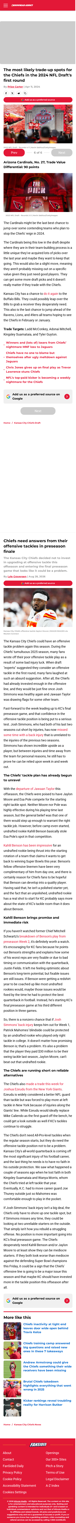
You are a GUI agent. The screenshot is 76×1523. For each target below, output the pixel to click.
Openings (52, 1453)
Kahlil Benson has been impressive (28, 845)
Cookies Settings (15, 1492)
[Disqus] (39, 474)
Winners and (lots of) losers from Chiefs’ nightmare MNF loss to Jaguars (36, 345)
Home (7, 422)
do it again (51, 294)
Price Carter (15, 86)
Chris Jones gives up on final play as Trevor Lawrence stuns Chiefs (38, 369)
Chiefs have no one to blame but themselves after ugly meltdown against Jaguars (36, 357)
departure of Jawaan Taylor (35, 789)
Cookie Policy (12, 1479)
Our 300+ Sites (56, 1459)
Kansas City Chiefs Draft (27, 422)
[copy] (25, 93)
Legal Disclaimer (57, 1479)
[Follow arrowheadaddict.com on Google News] (67, 396)
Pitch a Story (54, 1466)
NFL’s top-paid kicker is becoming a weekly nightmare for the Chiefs (38, 380)
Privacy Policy (12, 1472)
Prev (14, 152)
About (7, 1453)
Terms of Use (55, 1472)
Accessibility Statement (19, 1485)
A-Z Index (52, 1485)
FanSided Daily (13, 1466)
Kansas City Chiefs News (27, 1424)
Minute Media (20, 1501)
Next (62, 152)
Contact (8, 1459)
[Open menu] (6, 5)
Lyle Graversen (17, 576)
